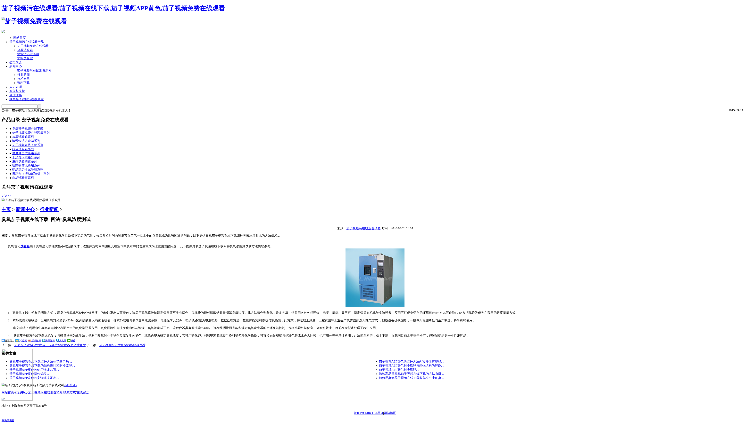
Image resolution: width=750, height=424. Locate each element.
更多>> (6, 196)
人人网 (62, 340)
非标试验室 (25, 58)
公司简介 (15, 62)
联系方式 (69, 392)
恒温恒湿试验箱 (28, 54)
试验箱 (25, 246)
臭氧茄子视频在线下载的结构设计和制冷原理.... (42, 365)
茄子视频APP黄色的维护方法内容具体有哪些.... (411, 361)
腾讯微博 (50, 340)
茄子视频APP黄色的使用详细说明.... (34, 369)
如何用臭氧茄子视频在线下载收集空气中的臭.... (412, 378)
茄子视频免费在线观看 (32, 46)
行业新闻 (23, 74)
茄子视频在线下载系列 (27, 145)
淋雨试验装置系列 (24, 161)
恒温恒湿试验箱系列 (26, 141)
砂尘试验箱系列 (23, 149)
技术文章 (23, 78)
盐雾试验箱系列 (23, 136)
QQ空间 (23, 340)
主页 (6, 209)
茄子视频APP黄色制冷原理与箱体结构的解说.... (411, 365)
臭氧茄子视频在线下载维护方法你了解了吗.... (40, 361)
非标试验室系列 (23, 177)
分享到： (9, 340)
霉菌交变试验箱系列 (26, 165)
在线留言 (83, 392)
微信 (73, 340)
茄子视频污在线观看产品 (26, 41)
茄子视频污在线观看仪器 (363, 228)
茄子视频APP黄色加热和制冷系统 (122, 345)
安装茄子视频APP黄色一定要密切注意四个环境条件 (50, 345)
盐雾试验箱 (25, 50)
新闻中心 (15, 66)
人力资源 (15, 87)
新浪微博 (36, 340)
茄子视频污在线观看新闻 (34, 70)
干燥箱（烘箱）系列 (26, 157)
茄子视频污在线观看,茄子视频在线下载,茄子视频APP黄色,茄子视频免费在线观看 (113, 8)
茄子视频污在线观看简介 (45, 392)
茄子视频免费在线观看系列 (31, 132)
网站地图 (390, 413)
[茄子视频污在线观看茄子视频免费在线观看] (34, 21)
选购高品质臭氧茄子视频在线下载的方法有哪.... (412, 373)
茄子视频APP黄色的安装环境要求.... (34, 378)
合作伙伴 (15, 95)
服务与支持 (17, 91)
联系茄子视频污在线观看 (26, 99)
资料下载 (23, 82)
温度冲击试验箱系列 (26, 153)
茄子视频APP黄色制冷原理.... (399, 369)
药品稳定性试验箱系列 (27, 169)
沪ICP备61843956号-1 (368, 413)
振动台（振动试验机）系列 (31, 173)
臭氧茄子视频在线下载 (27, 128)
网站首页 (19, 37)
